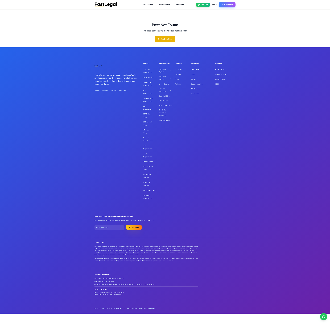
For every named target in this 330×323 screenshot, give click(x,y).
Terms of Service (221, 74)
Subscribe (135, 227)
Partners (178, 84)
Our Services (148, 4)
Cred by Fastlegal (162, 90)
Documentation (197, 84)
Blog (193, 74)
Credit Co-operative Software (163, 112)
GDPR (217, 84)
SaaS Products (164, 4)
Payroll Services (149, 190)
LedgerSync (163, 84)
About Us (178, 69)
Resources (180, 4)
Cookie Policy (220, 79)
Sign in (214, 4)
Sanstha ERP (163, 96)
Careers (178, 74)
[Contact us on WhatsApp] (323, 316)
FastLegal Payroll (162, 78)
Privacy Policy (220, 69)
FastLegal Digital (162, 70)
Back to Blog (166, 39)
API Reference (196, 89)
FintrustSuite (163, 101)
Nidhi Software (164, 120)
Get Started (228, 5)
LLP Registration (149, 77)
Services (194, 79)
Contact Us (195, 94)
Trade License (148, 162)
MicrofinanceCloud (165, 105)
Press (177, 79)
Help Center (195, 69)
